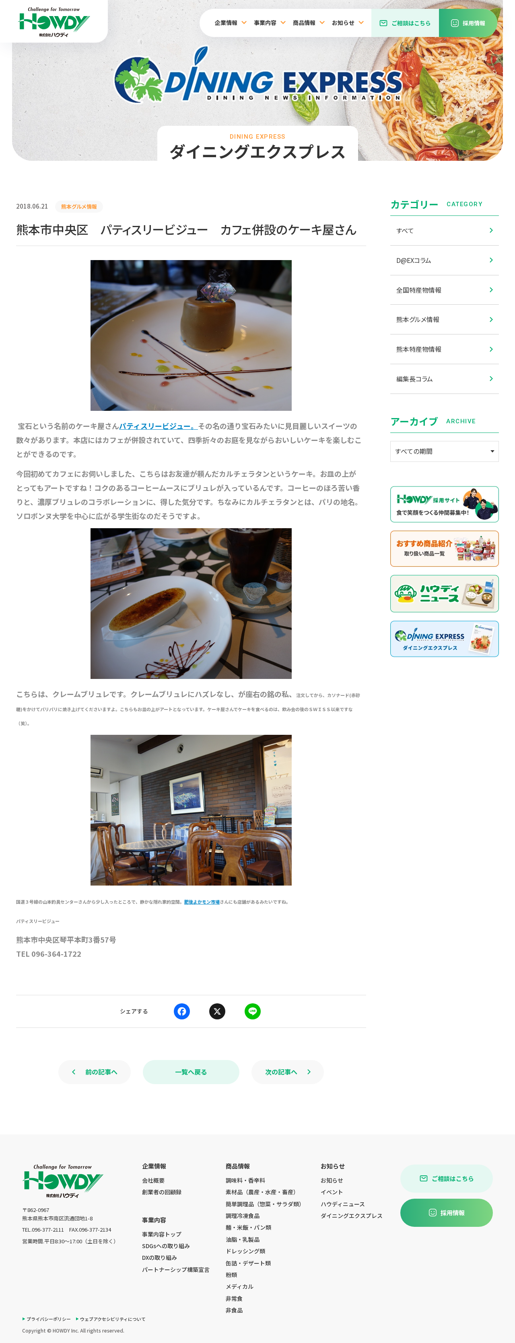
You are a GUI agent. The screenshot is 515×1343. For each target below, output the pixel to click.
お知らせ (332, 1180)
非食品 (234, 1310)
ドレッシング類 (245, 1251)
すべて (405, 230)
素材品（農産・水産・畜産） (262, 1192)
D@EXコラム (413, 260)
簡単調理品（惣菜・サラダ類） (265, 1204)
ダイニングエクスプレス (352, 1216)
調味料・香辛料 (245, 1180)
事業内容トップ (161, 1234)
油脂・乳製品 (243, 1239)
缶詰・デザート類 (248, 1263)
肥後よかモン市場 (202, 901)
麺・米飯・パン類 (248, 1227)
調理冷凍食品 (243, 1216)
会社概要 (153, 1180)
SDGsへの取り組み (166, 1246)
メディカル (239, 1286)
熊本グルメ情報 (417, 319)
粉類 (231, 1275)
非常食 (234, 1298)
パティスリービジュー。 (158, 425)
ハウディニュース (343, 1204)
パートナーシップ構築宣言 (176, 1269)
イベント (332, 1192)
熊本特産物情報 (418, 349)
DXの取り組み (159, 1257)
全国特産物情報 (418, 290)
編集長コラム (414, 378)
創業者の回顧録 (161, 1192)
